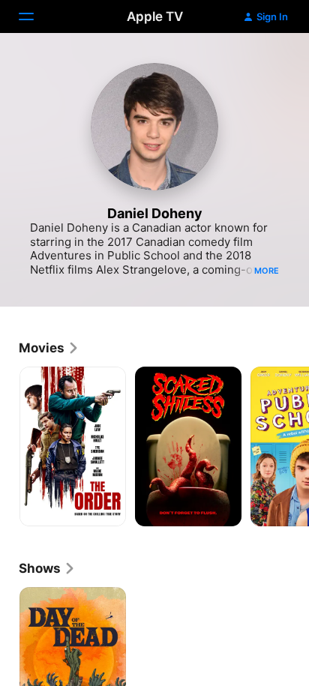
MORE (266, 270)
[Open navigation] (35, 16)
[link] (49, 348)
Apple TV (155, 16)
